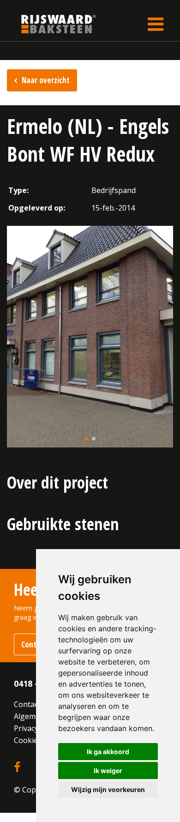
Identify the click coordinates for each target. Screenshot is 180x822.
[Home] (51, 24)
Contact (27, 704)
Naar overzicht (46, 80)
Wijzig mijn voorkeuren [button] (108, 789)
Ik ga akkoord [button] (108, 752)
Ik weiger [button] (108, 770)
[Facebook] (17, 768)
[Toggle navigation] (155, 24)
